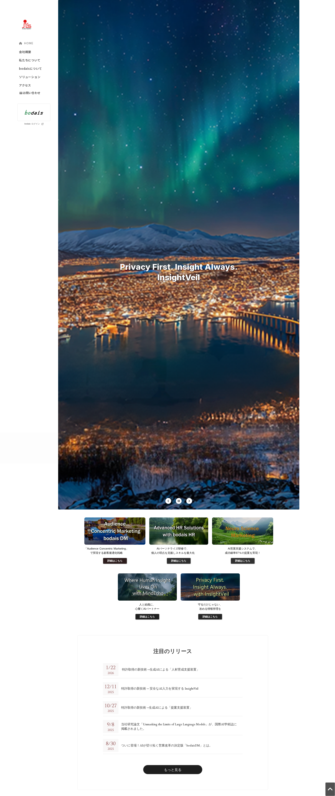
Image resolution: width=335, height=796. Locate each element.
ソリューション (29, 77)
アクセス (25, 85)
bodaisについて (30, 68)
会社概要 (25, 52)
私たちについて (29, 60)
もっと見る (172, 769)
